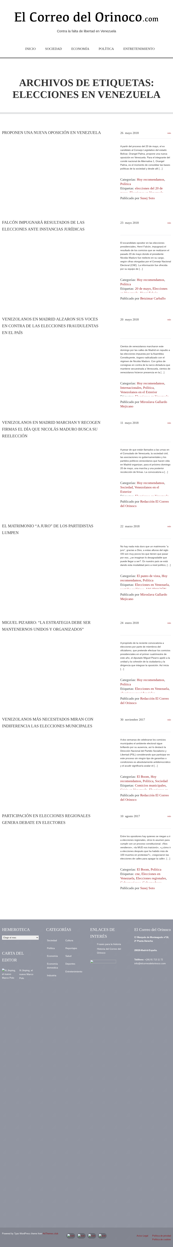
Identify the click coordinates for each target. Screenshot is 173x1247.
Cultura (69, 940)
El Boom (143, 776)
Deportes (70, 963)
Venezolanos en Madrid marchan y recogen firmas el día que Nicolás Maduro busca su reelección (51, 429)
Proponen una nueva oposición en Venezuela (51, 132)
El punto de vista (148, 576)
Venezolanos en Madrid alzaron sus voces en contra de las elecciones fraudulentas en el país (50, 326)
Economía (80, 49)
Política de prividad (161, 1235)
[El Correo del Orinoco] (86, 18)
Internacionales (130, 387)
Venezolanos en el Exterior (138, 392)
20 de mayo (143, 288)
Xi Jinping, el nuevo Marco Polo (26, 974)
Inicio (30, 49)
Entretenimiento (139, 49)
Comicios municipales (150, 785)
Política (106, 49)
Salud (68, 956)
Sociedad (53, 49)
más (169, 133)
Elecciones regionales (151, 878)
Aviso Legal (142, 1235)
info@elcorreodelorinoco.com (150, 963)
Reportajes (71, 948)
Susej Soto (147, 198)
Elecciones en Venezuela (152, 584)
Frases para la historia (109, 944)
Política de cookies (161, 1239)
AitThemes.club (50, 1233)
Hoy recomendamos (150, 179)
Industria (51, 975)
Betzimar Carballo (153, 298)
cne (137, 874)
